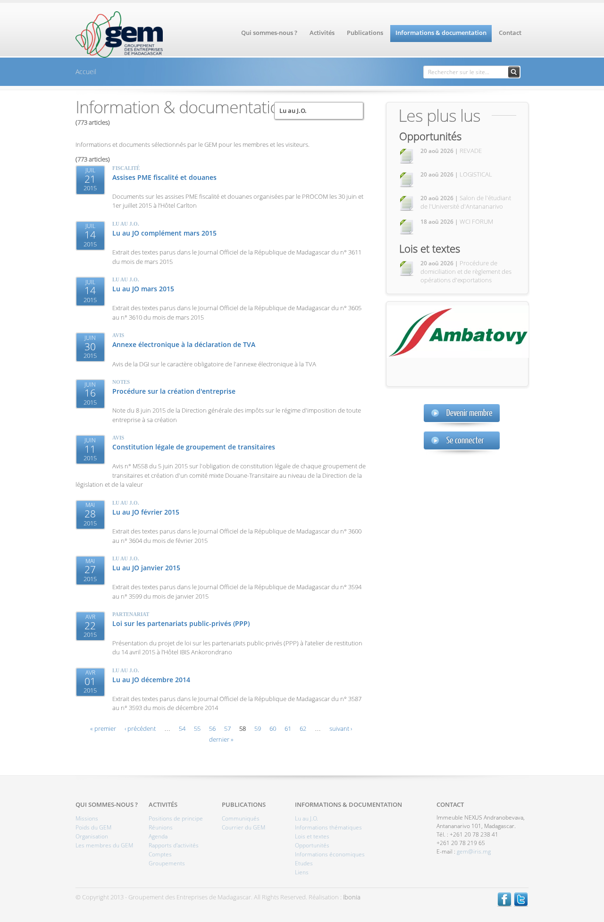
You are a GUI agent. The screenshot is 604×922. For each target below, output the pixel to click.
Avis (118, 335)
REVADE (451, 150)
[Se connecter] (462, 443)
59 (257, 728)
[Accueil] (119, 55)
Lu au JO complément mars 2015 (164, 232)
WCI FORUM (456, 221)
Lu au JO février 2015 (145, 512)
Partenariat (130, 614)
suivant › (340, 728)
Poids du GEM (93, 827)
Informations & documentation (441, 32)
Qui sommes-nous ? (269, 32)
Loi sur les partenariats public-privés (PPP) (181, 623)
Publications (365, 32)
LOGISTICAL (456, 174)
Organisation (92, 836)
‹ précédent (140, 728)
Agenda (158, 836)
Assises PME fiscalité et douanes (164, 177)
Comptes (160, 854)
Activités (322, 32)
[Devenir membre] (462, 415)
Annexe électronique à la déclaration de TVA (183, 344)
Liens (302, 872)
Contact (510, 32)
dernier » (221, 739)
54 (182, 728)
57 (227, 728)
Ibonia (352, 897)
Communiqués (241, 818)
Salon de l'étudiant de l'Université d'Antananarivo (465, 202)
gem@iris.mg (474, 851)
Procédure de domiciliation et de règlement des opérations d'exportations (466, 271)
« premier (103, 728)
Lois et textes (429, 248)
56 (212, 728)
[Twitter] (520, 904)
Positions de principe (176, 818)
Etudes (304, 863)
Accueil (86, 71)
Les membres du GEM (104, 845)
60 (272, 728)
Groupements (167, 863)
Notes (121, 382)
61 (288, 728)
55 (197, 728)
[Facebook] (504, 904)
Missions (87, 818)
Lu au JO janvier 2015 (146, 567)
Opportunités (430, 136)
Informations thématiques (328, 827)
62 (303, 728)
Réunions (161, 827)
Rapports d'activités (174, 845)
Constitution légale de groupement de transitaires (193, 446)
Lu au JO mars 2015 (143, 288)
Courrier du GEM (243, 827)
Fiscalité (126, 168)
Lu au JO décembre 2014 (151, 679)
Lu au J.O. (293, 110)
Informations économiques (330, 854)
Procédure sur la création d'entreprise (173, 391)
